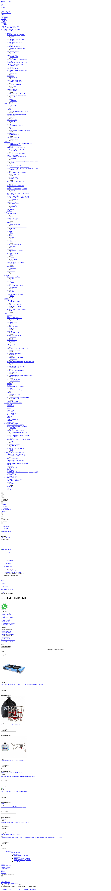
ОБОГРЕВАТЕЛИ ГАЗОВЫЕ (22, 858)
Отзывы (3, 871)
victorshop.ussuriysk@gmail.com (12, 572)
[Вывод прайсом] (3, 651)
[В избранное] (1, 693)
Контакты (3, 873)
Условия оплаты (5, 867)
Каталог (3, 864)
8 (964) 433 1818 (5, 11)
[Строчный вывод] (2, 651)
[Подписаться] (2, 876)
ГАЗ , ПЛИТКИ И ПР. (14, 852)
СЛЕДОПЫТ (15, 854)
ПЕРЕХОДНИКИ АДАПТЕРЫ (22, 860)
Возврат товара (5, 868)
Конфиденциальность (7, 887)
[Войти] (1, 542)
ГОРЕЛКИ (17, 857)
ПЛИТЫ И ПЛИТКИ (20, 861)
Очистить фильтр (59, 649)
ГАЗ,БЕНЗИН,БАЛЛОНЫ (21, 855)
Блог (2, 870)
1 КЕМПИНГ (8, 851)
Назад (9, 567)
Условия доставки (6, 865)
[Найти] (2, 502)
